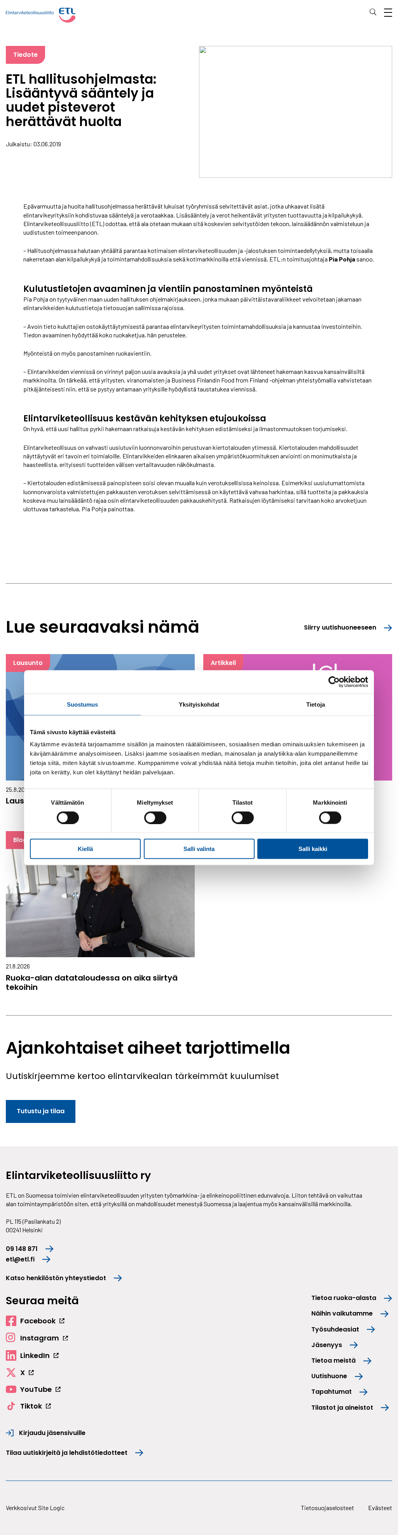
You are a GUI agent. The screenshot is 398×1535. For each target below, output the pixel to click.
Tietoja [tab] (315, 704)
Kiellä (85, 849)
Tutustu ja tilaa (41, 1111)
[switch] (155, 817)
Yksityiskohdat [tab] (199, 704)
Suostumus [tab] (82, 704)
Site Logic (51, 1507)
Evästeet (380, 1507)
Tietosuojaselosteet (327, 1507)
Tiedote (25, 54)
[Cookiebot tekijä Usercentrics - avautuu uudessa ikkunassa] (334, 682)
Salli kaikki (312, 849)
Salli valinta (199, 849)
